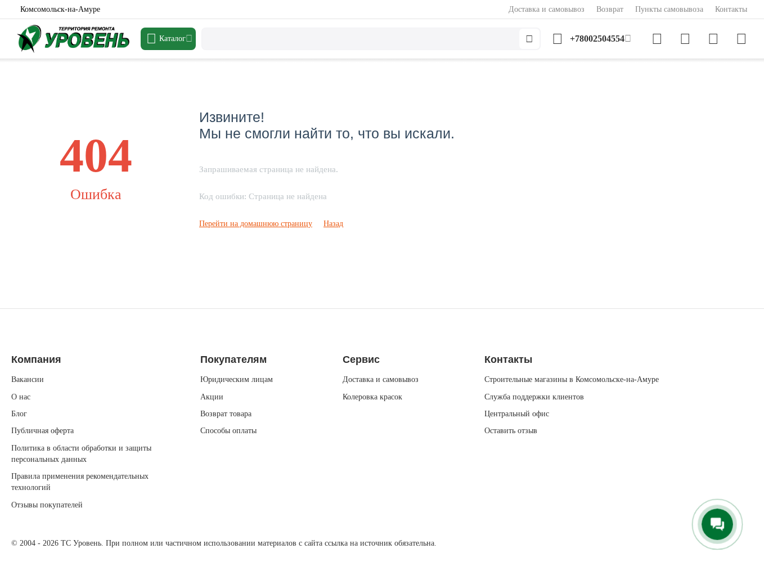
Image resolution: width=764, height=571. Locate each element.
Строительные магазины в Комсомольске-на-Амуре (571, 379)
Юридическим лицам (236, 379)
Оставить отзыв (510, 430)
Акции (211, 397)
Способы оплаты (228, 430)
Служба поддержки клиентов (534, 397)
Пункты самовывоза (669, 9)
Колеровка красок (372, 397)
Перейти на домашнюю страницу (255, 223)
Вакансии (27, 379)
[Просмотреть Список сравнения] (657, 39)
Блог (19, 414)
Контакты (731, 9)
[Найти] (529, 39)
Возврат (609, 9)
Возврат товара (225, 414)
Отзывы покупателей (47, 505)
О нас (20, 397)
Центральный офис (516, 414)
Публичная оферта (42, 430)
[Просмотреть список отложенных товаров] (685, 39)
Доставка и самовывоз (547, 9)
